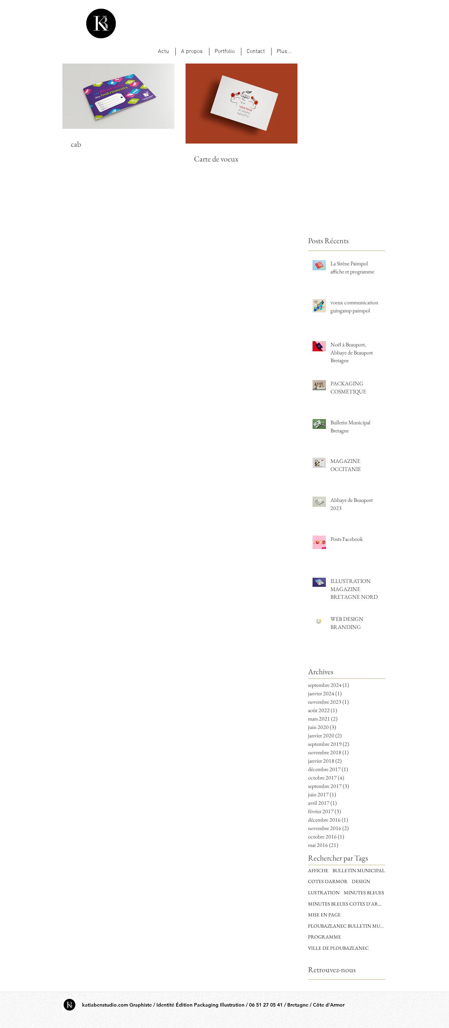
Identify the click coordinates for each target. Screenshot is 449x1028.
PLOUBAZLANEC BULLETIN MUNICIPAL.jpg (346, 926)
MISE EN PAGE (324, 914)
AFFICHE (318, 870)
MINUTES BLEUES (364, 892)
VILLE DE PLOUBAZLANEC (338, 948)
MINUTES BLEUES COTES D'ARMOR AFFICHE (346, 904)
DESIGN (361, 881)
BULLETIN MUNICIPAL (359, 870)
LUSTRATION (324, 892)
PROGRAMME (324, 937)
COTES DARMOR (328, 881)
